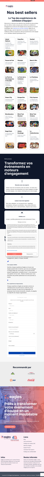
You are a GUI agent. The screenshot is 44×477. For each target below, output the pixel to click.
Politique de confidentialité (30, 451)
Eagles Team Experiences (14, 475)
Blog (25, 439)
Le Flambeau (34, 77)
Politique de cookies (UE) (29, 443)
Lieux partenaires (28, 441)
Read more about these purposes (12, 250)
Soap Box (21, 39)
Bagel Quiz (8, 131)
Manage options (30, 254)
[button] (36, 222)
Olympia (20, 60)
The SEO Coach (39, 475)
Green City (8, 97)
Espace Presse (27, 447)
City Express (34, 97)
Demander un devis (10, 426)
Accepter (14, 254)
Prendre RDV (22, 355)
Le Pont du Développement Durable (9, 79)
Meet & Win (33, 60)
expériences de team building (20, 28)
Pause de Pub (9, 60)
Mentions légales (27, 445)
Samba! (32, 39)
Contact (32, 0)
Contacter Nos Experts (29, 449)
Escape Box (21, 97)
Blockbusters (9, 114)
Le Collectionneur (34, 133)
